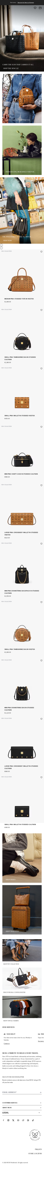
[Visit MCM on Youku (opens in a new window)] (28, 1120)
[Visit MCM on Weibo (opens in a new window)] (23, 1120)
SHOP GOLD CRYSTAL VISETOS (18, 120)
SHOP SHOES (10, 880)
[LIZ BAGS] (22, 38)
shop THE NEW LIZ (11, 68)
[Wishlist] (35, 7)
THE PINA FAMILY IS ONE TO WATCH (16, 237)
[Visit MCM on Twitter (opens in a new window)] (13, 1120)
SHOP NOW (7, 240)
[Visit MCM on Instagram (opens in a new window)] (8, 1120)
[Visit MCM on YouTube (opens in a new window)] (18, 1120)
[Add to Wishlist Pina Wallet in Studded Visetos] (41, 368)
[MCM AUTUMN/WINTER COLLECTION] (22, 150)
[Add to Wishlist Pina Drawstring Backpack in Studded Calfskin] (41, 544)
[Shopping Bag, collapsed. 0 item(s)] (40, 7)
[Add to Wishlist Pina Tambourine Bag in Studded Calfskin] (41, 310)
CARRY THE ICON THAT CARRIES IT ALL (18, 65)
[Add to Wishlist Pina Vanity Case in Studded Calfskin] (41, 427)
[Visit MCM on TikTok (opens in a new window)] (33, 1120)
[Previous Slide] (1, 245)
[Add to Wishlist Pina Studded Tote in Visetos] (41, 252)
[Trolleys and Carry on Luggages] (22, 909)
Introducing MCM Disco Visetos (20, 172)
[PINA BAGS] (22, 210)
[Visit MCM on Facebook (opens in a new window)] (3, 1120)
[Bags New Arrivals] (22, 98)
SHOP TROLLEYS (12, 931)
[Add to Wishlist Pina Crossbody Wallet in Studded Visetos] (41, 485)
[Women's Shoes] (22, 858)
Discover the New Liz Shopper (26, 2)
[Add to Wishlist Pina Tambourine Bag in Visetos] (41, 602)
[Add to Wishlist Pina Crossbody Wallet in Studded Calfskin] (41, 719)
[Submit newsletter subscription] (41, 1092)
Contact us (7, 1043)
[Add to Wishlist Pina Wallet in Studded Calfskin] (41, 777)
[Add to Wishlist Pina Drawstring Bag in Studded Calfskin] (41, 660)
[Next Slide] (1, 248)
